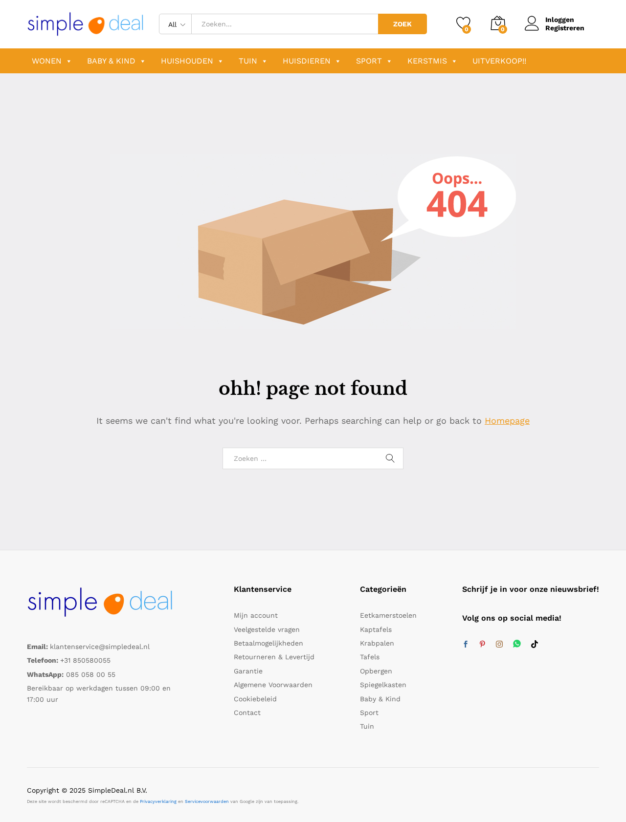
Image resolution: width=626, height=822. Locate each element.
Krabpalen (377, 643)
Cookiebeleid (255, 699)
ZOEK (402, 24)
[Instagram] (499, 644)
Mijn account (256, 615)
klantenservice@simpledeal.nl (100, 646)
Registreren (564, 28)
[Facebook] (465, 644)
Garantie (248, 671)
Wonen (47, 60)
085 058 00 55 (90, 674)
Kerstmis (427, 60)
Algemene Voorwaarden (273, 685)
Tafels (370, 657)
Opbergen (376, 671)
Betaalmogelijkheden (268, 643)
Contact (247, 712)
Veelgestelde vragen (267, 629)
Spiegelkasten (383, 685)
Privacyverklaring (158, 801)
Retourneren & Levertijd (274, 657)
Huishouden (187, 60)
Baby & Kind (111, 60)
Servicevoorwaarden (207, 801)
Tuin (248, 60)
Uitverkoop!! (499, 60)
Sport (369, 60)
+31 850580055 (85, 660)
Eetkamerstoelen (388, 615)
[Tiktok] (534, 644)
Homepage (507, 420)
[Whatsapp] (517, 644)
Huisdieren (307, 60)
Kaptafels (376, 629)
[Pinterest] (482, 644)
